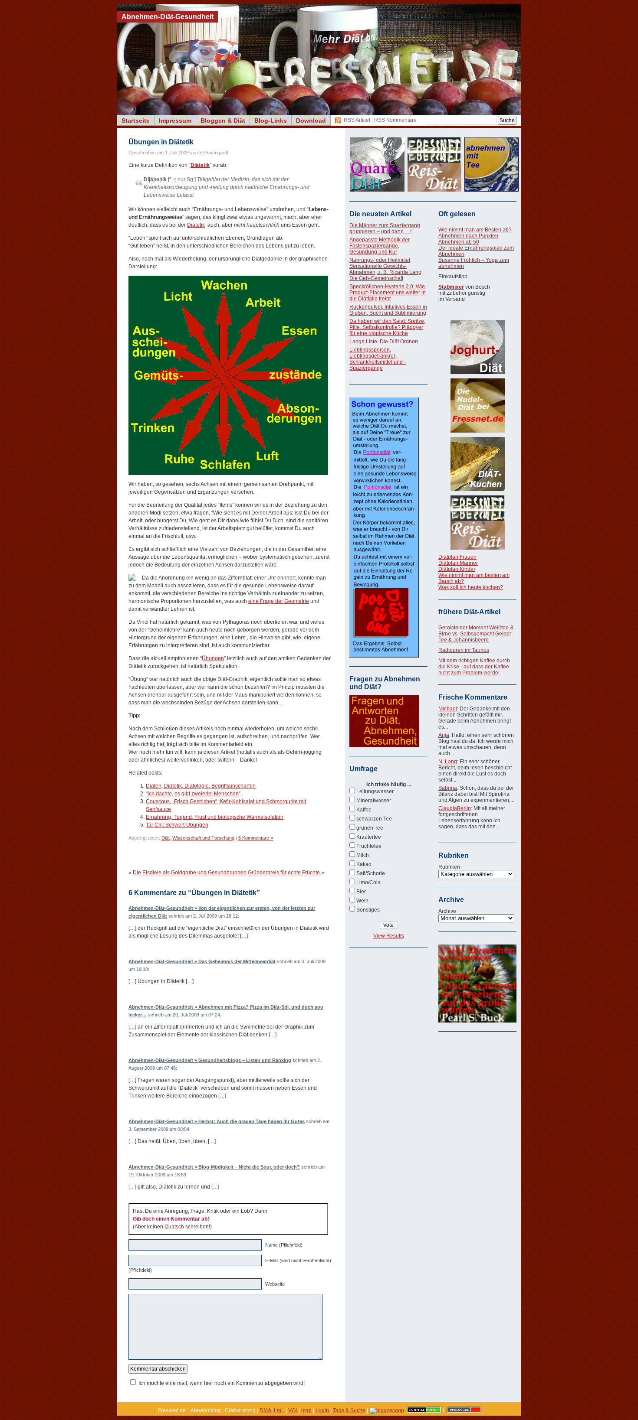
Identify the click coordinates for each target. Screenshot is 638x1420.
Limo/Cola (368, 882)
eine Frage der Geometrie (278, 601)
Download (311, 120)
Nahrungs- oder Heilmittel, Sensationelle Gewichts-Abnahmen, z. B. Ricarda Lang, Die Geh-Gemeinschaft (386, 269)
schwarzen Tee (374, 819)
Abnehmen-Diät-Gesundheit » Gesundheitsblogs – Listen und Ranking (209, 1060)
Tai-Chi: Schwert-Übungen (177, 825)
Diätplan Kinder (456, 569)
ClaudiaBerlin (454, 808)
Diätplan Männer (458, 563)
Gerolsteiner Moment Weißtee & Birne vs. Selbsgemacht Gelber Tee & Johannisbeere (475, 634)
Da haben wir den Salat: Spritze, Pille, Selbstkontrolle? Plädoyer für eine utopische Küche (387, 327)
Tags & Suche (349, 1410)
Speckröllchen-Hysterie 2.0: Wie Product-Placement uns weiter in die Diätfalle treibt (387, 292)
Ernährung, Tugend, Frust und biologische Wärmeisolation (214, 817)
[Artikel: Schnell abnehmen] (424, 1410)
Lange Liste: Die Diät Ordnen (383, 342)
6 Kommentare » (255, 837)
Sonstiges (368, 910)
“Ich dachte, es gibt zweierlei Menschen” (193, 794)
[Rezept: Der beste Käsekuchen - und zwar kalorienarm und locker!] (477, 464)
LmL (279, 1410)
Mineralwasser (373, 801)
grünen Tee (369, 828)
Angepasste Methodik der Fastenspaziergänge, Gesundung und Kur (379, 246)
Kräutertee (368, 837)
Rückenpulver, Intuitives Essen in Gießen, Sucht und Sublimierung (388, 310)
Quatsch (174, 1227)
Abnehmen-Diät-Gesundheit (168, 16)
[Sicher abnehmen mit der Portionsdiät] (384, 656)
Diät (165, 837)
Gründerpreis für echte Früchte (284, 873)
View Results (388, 936)
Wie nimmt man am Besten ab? (475, 230)
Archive (447, 911)
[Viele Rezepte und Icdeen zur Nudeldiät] (477, 405)
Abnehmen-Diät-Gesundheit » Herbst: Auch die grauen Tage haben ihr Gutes (216, 1121)
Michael (447, 709)
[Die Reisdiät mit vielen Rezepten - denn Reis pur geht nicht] (477, 522)
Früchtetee (368, 846)
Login (322, 1410)
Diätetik (196, 225)
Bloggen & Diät (223, 120)
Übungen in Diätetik (161, 142)
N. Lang (447, 762)
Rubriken (449, 867)
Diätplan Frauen (457, 557)
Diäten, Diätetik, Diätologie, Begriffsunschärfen (201, 786)
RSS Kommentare (395, 120)
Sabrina (447, 788)
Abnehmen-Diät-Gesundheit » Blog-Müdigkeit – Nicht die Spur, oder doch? (214, 1166)
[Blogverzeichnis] (386, 1410)
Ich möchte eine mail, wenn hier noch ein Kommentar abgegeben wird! (221, 1383)
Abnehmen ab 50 (458, 242)
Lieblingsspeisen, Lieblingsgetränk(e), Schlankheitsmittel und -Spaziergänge (377, 359)
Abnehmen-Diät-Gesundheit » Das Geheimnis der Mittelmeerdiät (202, 961)
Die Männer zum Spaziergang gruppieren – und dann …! (384, 228)
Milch (362, 855)
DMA (265, 1410)
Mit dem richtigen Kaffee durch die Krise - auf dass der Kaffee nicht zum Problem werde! (474, 667)
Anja (443, 735)
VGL (293, 1410)
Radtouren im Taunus (463, 650)
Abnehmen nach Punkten (468, 236)
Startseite (136, 120)
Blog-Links (270, 120)
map (306, 1410)
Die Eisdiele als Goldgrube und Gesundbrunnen (190, 873)
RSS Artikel (357, 120)
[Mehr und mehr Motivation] (477, 1021)
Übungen (213, 658)
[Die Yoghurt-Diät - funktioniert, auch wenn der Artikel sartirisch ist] (477, 347)
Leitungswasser (375, 791)
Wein (362, 901)
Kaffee (364, 810)
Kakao (364, 864)
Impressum (175, 120)
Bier (361, 892)
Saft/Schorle (370, 873)
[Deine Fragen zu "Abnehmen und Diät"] (384, 746)
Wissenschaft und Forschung (203, 837)
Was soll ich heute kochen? (470, 587)
